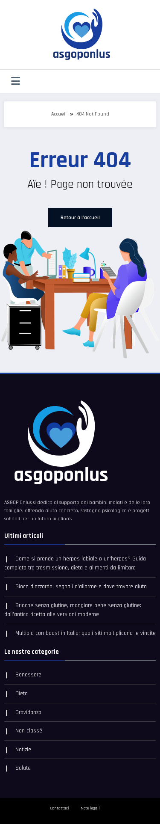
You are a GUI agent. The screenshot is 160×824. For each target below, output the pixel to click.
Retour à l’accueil (80, 217)
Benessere (28, 675)
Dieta (21, 693)
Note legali (90, 808)
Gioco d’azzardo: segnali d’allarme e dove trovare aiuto (81, 586)
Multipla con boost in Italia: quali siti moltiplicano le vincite (85, 633)
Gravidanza (28, 712)
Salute (23, 768)
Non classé (28, 731)
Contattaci (59, 808)
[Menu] (15, 81)
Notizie (23, 749)
